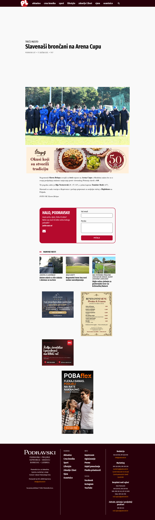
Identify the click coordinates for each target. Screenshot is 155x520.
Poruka (83, 221)
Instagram (89, 484)
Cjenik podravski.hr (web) (120, 474)
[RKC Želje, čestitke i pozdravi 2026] (58, 365)
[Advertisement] (77, 23)
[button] (118, 3)
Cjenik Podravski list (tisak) (121, 472)
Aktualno (36, 3)
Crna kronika (50, 3)
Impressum (89, 455)
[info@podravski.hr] (44, 231)
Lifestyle (71, 3)
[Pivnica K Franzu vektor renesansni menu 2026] (96, 335)
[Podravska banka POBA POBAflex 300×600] (77, 433)
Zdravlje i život (85, 3)
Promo (87, 462)
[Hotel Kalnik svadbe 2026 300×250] (58, 317)
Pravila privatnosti (93, 470)
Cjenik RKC (120, 477)
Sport (61, 3)
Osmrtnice (108, 3)
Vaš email (84, 212)
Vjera (97, 3)
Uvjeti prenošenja (92, 466)
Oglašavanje (90, 458)
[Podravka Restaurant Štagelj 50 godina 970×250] (77, 172)
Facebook (89, 480)
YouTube (88, 487)
